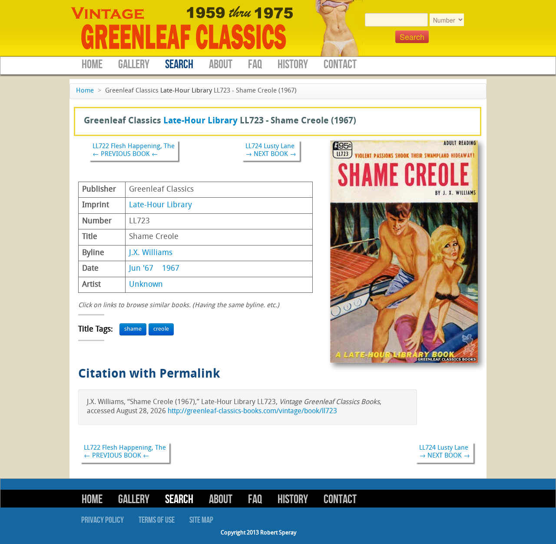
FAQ (255, 64)
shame (133, 329)
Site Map (201, 520)
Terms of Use (157, 520)
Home (92, 64)
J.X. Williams (150, 253)
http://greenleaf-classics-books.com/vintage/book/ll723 (252, 411)
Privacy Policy (102, 520)
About (220, 64)
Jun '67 (141, 269)
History (293, 64)
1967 (170, 269)
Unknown (146, 285)
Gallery (133, 64)
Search (179, 64)
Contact (340, 64)
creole (161, 329)
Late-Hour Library (186, 91)
